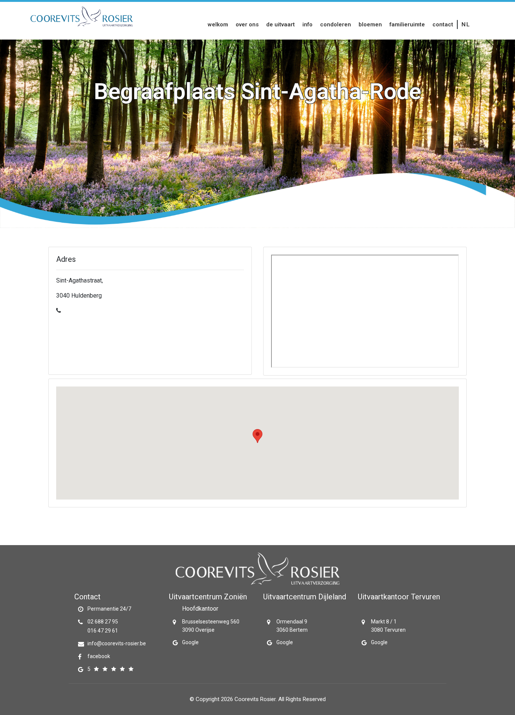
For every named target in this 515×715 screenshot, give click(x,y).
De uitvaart (280, 24)
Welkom (218, 24)
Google (190, 642)
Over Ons (247, 24)
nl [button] (465, 24)
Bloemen (370, 24)
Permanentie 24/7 (109, 609)
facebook (98, 656)
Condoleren (335, 24)
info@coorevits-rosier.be (116, 643)
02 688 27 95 (102, 622)
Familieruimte (407, 24)
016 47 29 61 (102, 631)
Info (307, 24)
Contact (442, 24)
